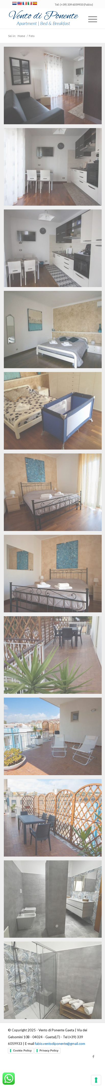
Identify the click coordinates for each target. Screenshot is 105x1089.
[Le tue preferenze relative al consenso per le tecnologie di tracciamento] (96, 1080)
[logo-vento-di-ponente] (43, 18)
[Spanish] (34, 3)
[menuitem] (90, 18)
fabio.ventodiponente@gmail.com (60, 1044)
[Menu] (90, 18)
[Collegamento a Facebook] (93, 1056)
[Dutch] (14, 3)
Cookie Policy (22, 1050)
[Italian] (29, 3)
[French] (24, 3)
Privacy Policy (49, 1050)
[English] (19, 3)
